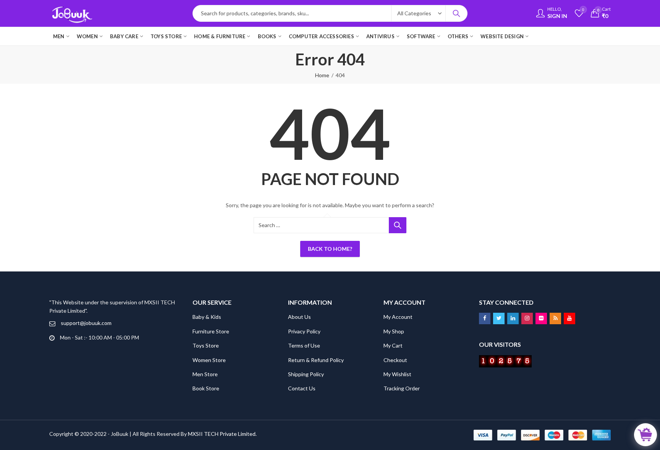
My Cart (393, 345)
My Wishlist (397, 374)
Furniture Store (210, 331)
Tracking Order (401, 388)
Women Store (209, 360)
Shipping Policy (306, 374)
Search (456, 13)
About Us (299, 317)
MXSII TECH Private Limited (222, 434)
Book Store (205, 388)
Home (322, 75)
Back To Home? (330, 248)
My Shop (393, 331)
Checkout (395, 360)
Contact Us (301, 388)
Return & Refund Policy (316, 360)
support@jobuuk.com (86, 323)
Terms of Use (304, 345)
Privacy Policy (304, 331)
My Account (397, 317)
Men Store (205, 374)
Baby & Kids (206, 317)
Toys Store (205, 345)
